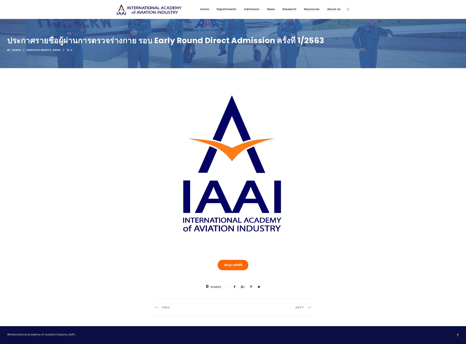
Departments (226, 9)
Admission (251, 9)
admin (16, 50)
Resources (311, 9)
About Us (334, 9)
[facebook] (458, 335)
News (271, 9)
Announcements (39, 50)
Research (289, 9)
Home (204, 9)
